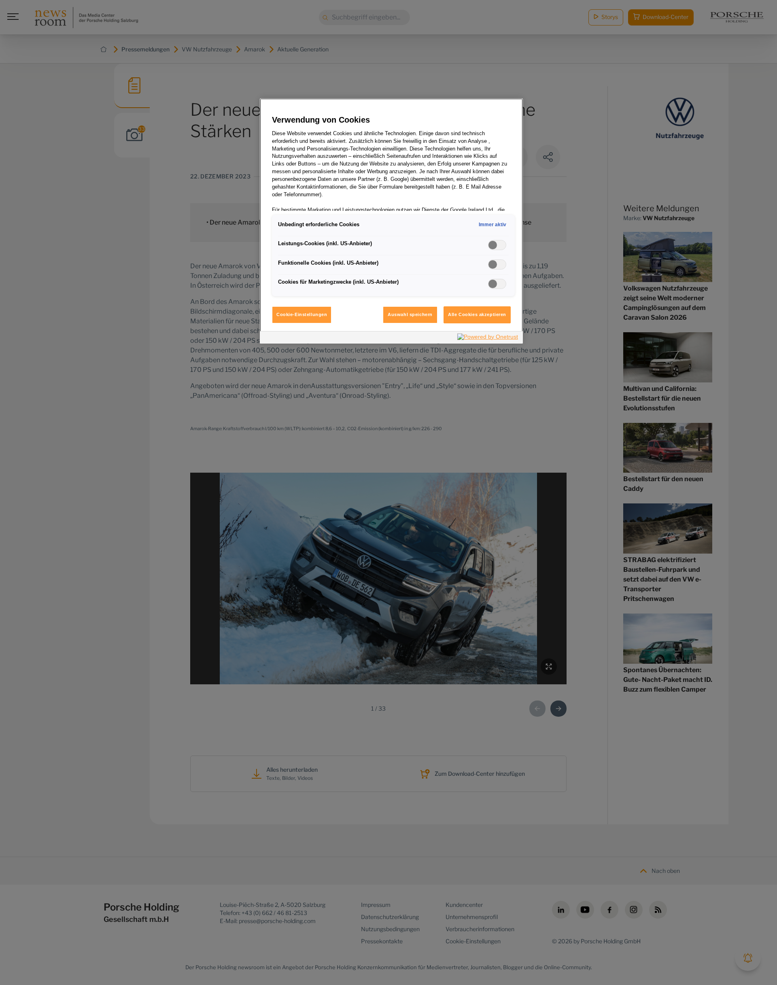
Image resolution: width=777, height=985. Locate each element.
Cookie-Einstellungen (301, 314)
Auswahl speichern (410, 314)
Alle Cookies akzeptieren (477, 314)
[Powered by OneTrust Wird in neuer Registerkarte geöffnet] (488, 338)
